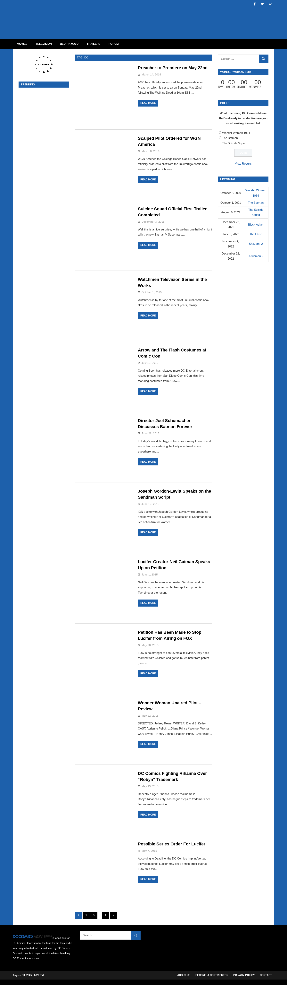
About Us (183, 975)
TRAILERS (93, 43)
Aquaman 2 (256, 256)
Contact (266, 975)
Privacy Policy (244, 975)
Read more (148, 102)
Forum (114, 43)
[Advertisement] (159, 16)
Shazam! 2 (256, 243)
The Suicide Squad (234, 143)
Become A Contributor (211, 975)
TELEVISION (44, 43)
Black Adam (256, 224)
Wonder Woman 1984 (236, 132)
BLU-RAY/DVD (69, 43)
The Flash (256, 234)
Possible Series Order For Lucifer (171, 844)
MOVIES (22, 43)
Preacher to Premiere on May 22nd (173, 67)
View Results (243, 163)
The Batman (230, 138)
